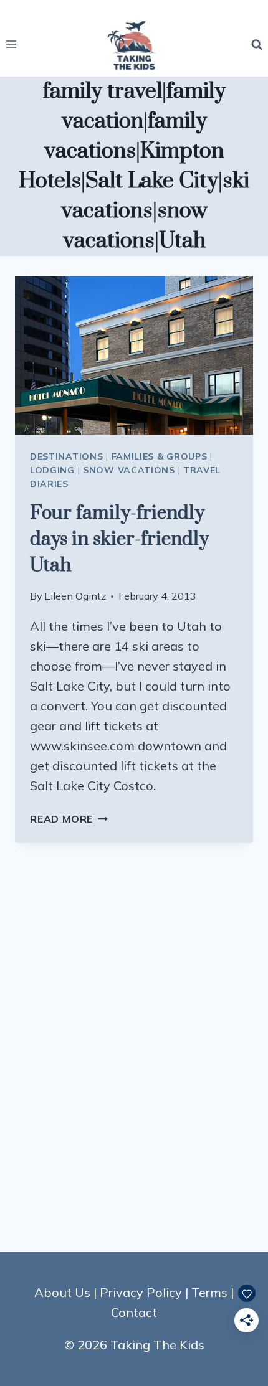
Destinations (66, 456)
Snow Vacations (129, 470)
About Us (62, 1292)
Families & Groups (160, 456)
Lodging (52, 470)
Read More (69, 819)
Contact (134, 1312)
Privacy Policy (141, 1292)
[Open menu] (11, 44)
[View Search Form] (257, 44)
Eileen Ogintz (75, 596)
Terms (209, 1292)
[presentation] (134, 355)
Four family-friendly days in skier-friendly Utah (119, 539)
